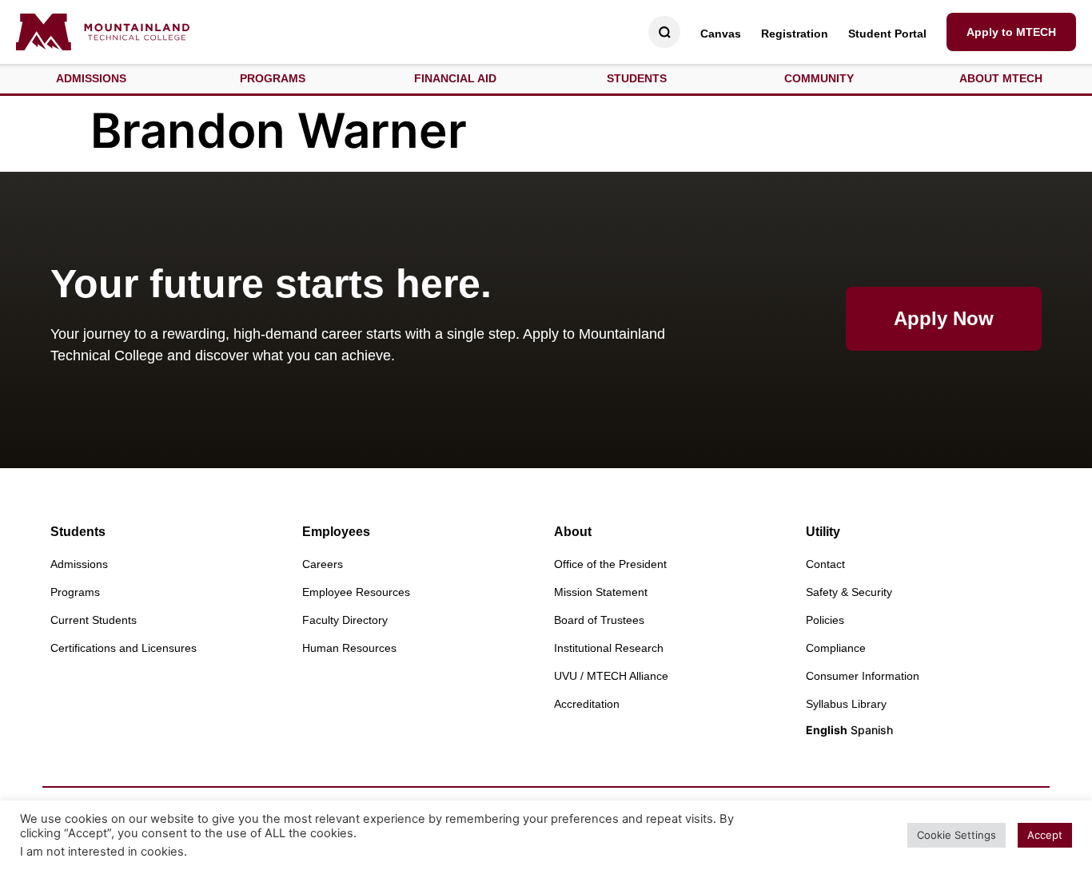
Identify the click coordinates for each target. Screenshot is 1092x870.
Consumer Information (862, 675)
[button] (91, 78)
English (826, 730)
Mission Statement (601, 592)
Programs (75, 592)
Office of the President (610, 564)
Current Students (93, 620)
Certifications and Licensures (123, 648)
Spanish (872, 730)
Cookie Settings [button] (956, 834)
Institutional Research (609, 648)
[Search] (665, 32)
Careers (322, 564)
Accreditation (587, 703)
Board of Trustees (599, 620)
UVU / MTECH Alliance (611, 675)
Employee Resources (356, 592)
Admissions (79, 564)
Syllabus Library (846, 703)
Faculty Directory (345, 620)
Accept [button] (1044, 834)
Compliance (836, 648)
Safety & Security (849, 592)
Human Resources (349, 648)
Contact (825, 564)
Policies (825, 620)
